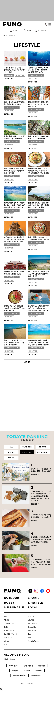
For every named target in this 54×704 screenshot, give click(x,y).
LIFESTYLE (20, 75)
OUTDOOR (11, 597)
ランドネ (31, 616)
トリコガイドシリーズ (35, 75)
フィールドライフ (10, 623)
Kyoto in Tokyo (33, 641)
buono (30, 638)
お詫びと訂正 (36, 675)
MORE (27, 362)
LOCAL (32, 607)
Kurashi (12, 659)
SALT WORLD (32, 623)
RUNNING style (9, 631)
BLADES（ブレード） (11, 634)
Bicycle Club (32, 627)
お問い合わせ (28, 666)
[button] (1, 689)
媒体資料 (15, 671)
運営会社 (41, 666)
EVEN (6, 627)
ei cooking (9, 75)
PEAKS (6, 620)
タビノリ (7, 645)
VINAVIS (31, 620)
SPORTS (33, 597)
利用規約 (39, 671)
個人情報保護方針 (19, 675)
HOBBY (9, 602)
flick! (29, 634)
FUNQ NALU (32, 631)
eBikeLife (7, 641)
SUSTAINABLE (14, 607)
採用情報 (27, 671)
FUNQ (6, 616)
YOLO (6, 659)
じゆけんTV (8, 638)
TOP (4, 35)
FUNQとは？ (13, 666)
